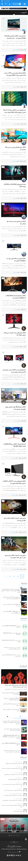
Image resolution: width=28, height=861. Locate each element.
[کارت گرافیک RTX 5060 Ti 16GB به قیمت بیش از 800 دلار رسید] (24, 612)
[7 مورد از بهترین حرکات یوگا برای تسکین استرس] (23, 705)
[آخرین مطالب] (20, 716)
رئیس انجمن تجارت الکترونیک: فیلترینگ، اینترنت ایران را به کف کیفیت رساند (12, 751)
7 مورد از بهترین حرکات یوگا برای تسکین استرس (11, 704)
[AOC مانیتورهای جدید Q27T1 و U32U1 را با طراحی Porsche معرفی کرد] (14, 469)
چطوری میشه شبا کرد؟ (17, 811)
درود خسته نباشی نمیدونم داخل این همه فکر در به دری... (12, 785)
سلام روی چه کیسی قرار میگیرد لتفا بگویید (14, 763)
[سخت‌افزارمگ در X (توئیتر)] (10, 855)
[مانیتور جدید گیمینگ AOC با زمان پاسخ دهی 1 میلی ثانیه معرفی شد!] (14, 544)
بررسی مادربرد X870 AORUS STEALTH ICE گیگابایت (11, 641)
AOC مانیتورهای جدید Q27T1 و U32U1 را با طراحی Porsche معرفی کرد (14, 482)
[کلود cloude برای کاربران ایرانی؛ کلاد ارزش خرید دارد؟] (24, 605)
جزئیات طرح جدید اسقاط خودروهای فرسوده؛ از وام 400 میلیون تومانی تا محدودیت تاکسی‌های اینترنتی (10, 590)
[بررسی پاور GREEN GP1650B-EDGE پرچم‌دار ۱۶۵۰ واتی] (24, 744)
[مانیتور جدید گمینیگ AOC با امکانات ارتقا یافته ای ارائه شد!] (14, 506)
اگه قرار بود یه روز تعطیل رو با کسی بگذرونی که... (12, 795)
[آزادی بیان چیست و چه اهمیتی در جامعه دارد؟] (23, 710)
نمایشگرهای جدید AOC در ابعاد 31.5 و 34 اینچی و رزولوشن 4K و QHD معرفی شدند (14, 111)
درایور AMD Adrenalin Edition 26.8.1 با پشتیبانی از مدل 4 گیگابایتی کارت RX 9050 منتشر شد (11, 737)
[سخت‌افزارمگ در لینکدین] (7, 855)
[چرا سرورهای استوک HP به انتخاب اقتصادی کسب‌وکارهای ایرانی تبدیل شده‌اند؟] (24, 598)
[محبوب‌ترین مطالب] (7, 716)
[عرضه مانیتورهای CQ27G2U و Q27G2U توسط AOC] (14, 173)
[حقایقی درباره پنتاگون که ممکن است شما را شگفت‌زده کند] (23, 694)
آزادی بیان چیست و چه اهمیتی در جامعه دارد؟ (11, 710)
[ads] (14, 8)
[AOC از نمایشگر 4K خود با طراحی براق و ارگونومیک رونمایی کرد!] (14, 395)
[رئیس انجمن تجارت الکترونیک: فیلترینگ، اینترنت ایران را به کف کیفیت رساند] (24, 751)
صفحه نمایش (15, 50)
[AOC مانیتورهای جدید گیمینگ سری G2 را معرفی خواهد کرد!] (14, 321)
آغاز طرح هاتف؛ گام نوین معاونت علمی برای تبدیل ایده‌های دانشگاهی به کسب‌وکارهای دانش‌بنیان (11, 722)
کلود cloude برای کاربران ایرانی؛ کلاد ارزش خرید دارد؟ (11, 605)
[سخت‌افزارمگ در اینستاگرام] (14, 855)
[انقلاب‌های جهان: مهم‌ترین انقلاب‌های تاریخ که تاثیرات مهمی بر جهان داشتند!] (14, 676)
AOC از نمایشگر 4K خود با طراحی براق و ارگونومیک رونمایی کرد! (15, 408)
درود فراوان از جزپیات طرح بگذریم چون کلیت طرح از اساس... (12, 806)
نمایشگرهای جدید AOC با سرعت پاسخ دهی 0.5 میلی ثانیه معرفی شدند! (14, 371)
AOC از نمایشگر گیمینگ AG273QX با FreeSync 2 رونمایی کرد (16, 297)
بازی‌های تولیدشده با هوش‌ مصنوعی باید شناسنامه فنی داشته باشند (12, 729)
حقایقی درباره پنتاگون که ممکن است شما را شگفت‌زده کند (10, 693)
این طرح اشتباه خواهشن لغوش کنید (15, 779)
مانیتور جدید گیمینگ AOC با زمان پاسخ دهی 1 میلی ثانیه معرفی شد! (15, 556)
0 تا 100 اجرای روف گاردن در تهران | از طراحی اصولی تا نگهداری (11, 699)
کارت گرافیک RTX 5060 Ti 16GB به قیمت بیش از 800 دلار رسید (11, 612)
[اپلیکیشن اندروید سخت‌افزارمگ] (18, 855)
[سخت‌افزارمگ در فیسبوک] (12, 855)
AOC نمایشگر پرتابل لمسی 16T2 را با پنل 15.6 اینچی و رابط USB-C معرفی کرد (15, 74)
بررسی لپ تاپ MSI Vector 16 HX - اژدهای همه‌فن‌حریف (11, 655)
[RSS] (20, 855)
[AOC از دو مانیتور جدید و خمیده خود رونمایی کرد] (14, 210)
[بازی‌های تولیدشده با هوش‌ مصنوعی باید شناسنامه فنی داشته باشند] (24, 730)
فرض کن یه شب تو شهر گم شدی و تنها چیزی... (12, 774)
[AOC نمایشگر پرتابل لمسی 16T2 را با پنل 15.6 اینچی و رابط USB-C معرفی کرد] (14, 61)
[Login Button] (2, 4)
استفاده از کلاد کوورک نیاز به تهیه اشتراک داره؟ (13, 790)
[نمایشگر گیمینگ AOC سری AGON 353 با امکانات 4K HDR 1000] (14, 432)
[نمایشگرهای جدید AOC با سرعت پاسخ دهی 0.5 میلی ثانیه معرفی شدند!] (14, 358)
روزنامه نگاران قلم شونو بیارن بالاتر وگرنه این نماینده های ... (12, 769)
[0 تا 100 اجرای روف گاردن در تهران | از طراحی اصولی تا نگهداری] (23, 699)
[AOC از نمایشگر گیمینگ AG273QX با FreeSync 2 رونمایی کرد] (14, 284)
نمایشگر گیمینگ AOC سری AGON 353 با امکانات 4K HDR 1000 (15, 445)
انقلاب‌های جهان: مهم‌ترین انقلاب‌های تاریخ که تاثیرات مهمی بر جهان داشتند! (16, 686)
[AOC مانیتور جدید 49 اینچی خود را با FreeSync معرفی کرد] (14, 247)
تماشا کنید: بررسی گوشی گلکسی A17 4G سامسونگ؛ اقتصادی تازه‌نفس (12, 648)
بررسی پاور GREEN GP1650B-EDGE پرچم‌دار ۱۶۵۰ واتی (11, 626)
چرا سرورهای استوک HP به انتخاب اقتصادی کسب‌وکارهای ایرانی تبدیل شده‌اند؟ (11, 598)
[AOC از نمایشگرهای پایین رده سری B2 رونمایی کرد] (14, 135)
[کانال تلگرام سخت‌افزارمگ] (16, 855)
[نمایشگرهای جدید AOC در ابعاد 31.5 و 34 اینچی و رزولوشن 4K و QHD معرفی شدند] (14, 98)
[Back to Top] (14, 842)
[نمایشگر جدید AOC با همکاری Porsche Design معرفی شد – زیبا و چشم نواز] (14, 24)
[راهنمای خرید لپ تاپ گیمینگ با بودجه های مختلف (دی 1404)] (14, 825)
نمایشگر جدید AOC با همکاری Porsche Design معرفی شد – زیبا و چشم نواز (15, 37)
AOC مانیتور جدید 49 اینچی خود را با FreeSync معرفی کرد (16, 260)
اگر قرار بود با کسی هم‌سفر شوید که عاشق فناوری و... (12, 800)
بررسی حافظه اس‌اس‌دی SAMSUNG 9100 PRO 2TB (11, 633)
